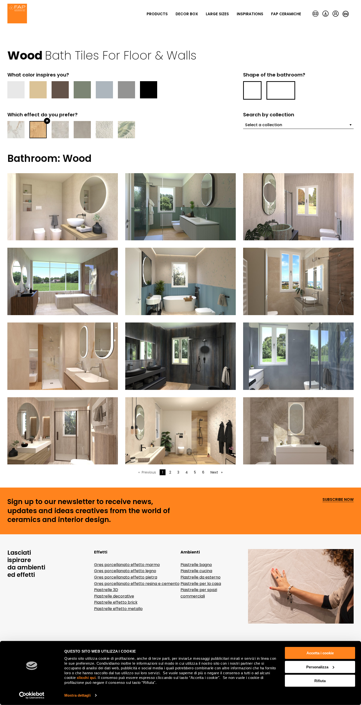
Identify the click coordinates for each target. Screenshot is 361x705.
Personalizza (317, 667)
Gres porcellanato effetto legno (125, 571)
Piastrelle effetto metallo (118, 609)
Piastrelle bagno (196, 564)
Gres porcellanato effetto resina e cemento (137, 583)
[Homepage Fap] (17, 14)
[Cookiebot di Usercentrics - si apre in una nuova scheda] (31, 695)
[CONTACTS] (315, 14)
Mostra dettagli (77, 695)
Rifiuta (320, 681)
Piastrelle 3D (106, 590)
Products (157, 13)
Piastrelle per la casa (200, 583)
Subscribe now (338, 499)
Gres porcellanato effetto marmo (127, 564)
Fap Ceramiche (286, 13)
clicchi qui (86, 677)
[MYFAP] (336, 14)
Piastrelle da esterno (200, 577)
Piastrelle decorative (114, 596)
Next (217, 472)
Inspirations (250, 13)
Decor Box (187, 13)
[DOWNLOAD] (325, 14)
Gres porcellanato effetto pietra (125, 577)
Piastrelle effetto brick (116, 602)
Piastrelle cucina (196, 571)
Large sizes (217, 13)
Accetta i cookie (320, 653)
